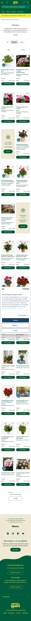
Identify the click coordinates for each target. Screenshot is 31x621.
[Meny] (2, 2)
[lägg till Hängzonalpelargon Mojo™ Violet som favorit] (12, 277)
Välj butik (3, 78)
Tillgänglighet (25, 612)
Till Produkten (10, 84)
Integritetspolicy (11, 612)
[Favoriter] (7, 2)
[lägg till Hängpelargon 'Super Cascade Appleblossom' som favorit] (27, 56)
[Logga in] (24, 2)
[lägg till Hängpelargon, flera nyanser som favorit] (12, 93)
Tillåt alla (15, 320)
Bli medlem (15, 549)
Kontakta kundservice (15, 572)
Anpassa (14, 325)
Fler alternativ (22, 315)
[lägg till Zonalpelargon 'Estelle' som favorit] (12, 459)
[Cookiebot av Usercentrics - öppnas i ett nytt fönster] (22, 289)
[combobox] (17, 7)
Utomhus (8, 19)
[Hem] (15, 2)
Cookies (5, 612)
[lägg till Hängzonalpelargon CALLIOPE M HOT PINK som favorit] (27, 167)
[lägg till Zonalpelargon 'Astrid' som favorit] (12, 352)
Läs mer (15, 34)
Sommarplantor (15, 19)
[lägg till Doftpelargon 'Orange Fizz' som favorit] (12, 56)
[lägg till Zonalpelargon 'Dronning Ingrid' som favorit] (12, 423)
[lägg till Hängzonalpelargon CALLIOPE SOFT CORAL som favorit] (12, 204)
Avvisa (15, 330)
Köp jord (23, 226)
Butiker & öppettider (15, 587)
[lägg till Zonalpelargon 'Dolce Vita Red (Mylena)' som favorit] (12, 387)
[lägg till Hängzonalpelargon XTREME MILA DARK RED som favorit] (27, 277)
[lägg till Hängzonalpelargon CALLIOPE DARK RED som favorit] (27, 131)
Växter (3, 19)
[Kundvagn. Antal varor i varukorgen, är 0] (28, 2)
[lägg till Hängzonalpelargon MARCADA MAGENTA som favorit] (12, 241)
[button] (15, 597)
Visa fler (15, 498)
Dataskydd (18, 612)
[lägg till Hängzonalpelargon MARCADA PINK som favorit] (27, 241)
